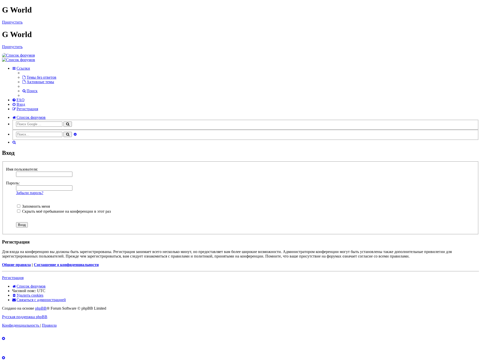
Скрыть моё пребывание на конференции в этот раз (66, 211)
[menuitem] (39, 77)
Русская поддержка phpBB (24, 317)
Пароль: (13, 183)
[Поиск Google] (67, 124)
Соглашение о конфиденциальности (66, 265)
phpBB (41, 308)
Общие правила (16, 265)
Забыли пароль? (29, 193)
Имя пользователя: (22, 169)
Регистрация (13, 278)
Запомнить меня (35, 206)
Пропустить (12, 22)
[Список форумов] (18, 55)
